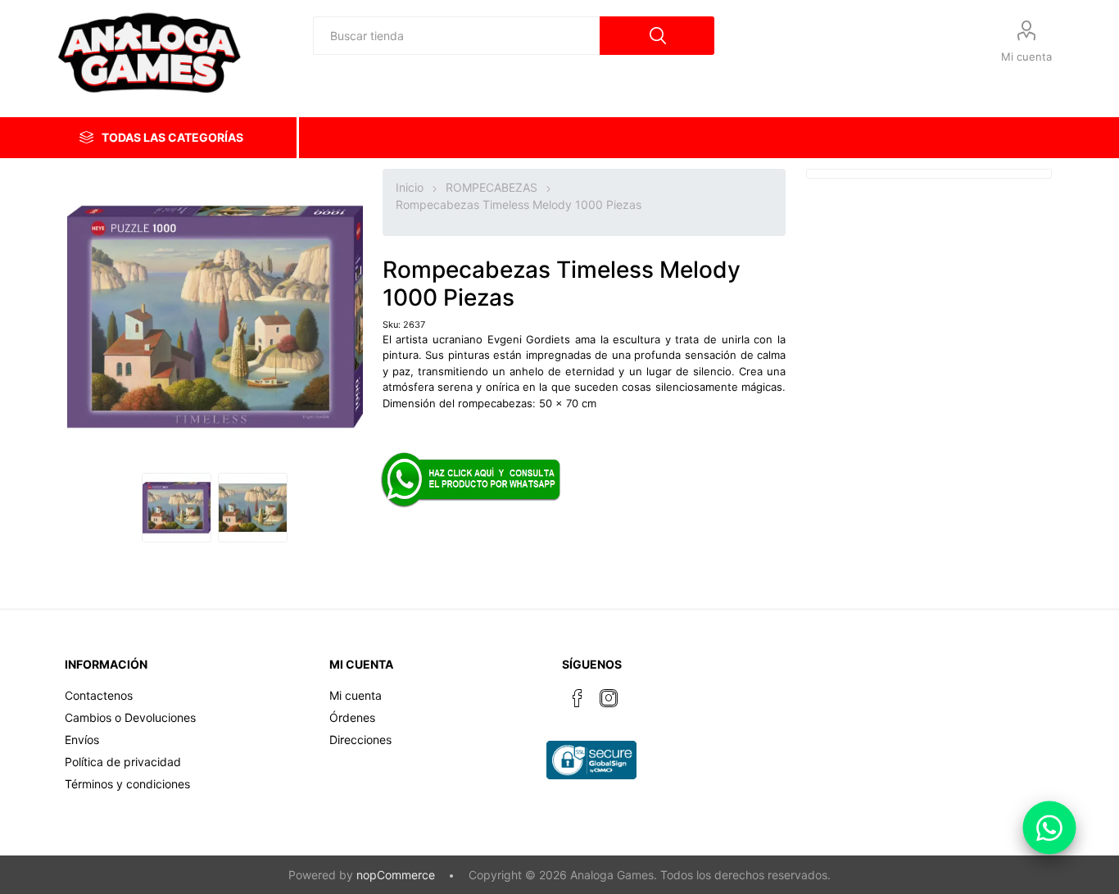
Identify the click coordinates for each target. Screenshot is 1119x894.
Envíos (82, 740)
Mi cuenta (1026, 56)
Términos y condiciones (127, 784)
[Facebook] (577, 698)
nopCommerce (395, 875)
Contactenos (99, 695)
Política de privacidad (123, 762)
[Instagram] (609, 698)
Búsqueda (657, 35)
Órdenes (352, 717)
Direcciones (360, 740)
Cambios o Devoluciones (130, 717)
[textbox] (456, 35)
